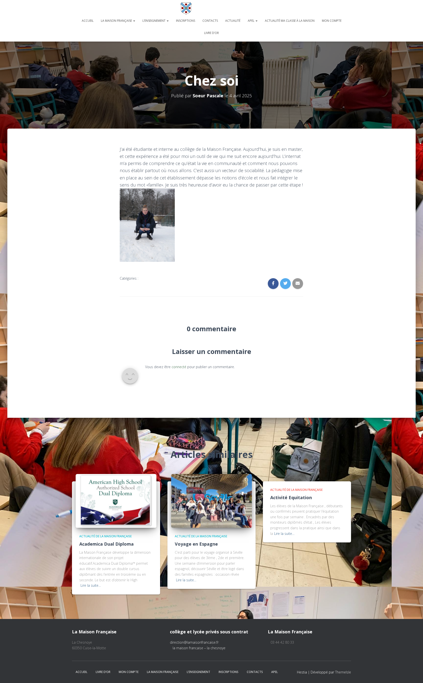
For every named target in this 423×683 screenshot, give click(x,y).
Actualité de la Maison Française (105, 536)
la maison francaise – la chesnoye (199, 648)
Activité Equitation (291, 497)
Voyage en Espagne (196, 544)
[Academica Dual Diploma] (116, 500)
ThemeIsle (343, 672)
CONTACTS (210, 21)
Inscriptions (185, 21)
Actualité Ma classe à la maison (290, 21)
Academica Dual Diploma (106, 544)
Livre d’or (211, 33)
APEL (251, 21)
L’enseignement (154, 21)
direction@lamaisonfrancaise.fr (194, 642)
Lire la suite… (91, 585)
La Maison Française (117, 21)
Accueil (88, 21)
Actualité (232, 21)
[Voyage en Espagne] (211, 500)
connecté (179, 366)
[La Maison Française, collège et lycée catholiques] (211, 8)
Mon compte (331, 21)
